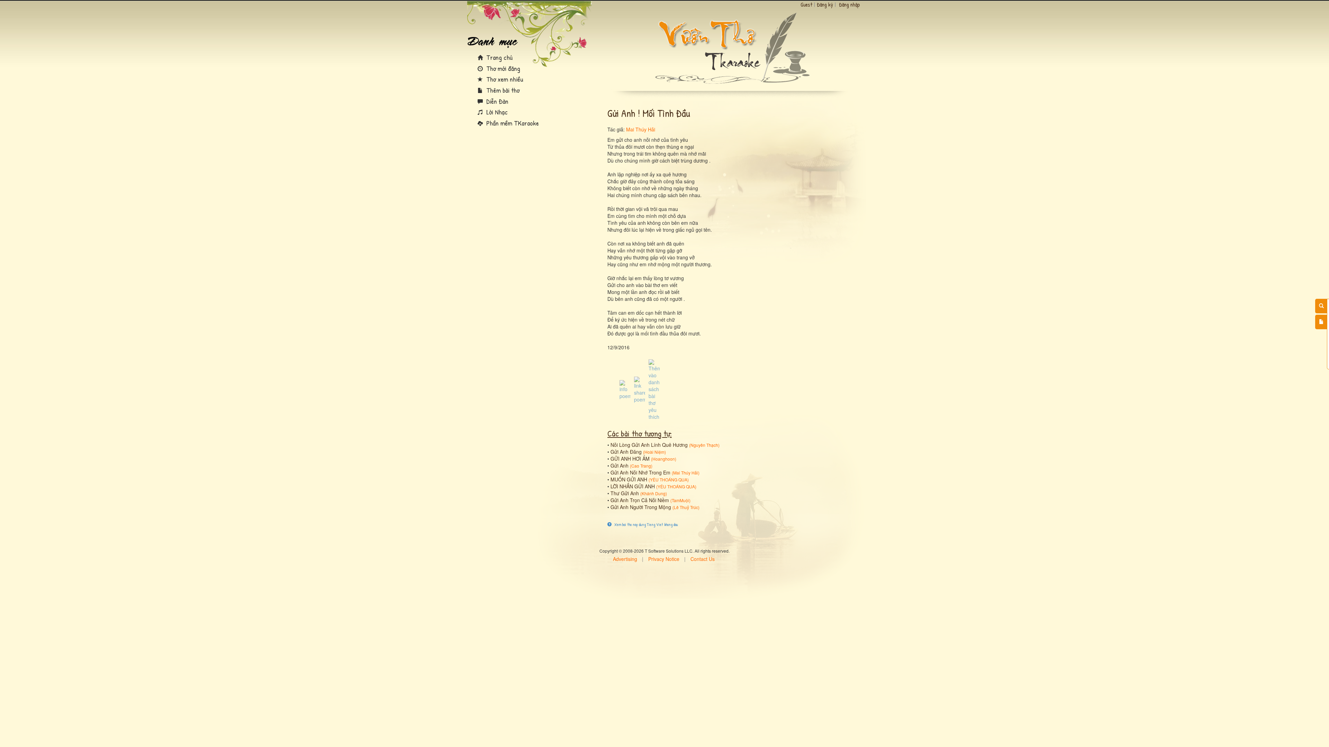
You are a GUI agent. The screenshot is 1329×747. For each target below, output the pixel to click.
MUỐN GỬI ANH (629, 479)
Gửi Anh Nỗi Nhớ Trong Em (640, 472)
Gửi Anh (620, 465)
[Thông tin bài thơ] (625, 389)
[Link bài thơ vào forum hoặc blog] (639, 389)
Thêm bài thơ (502, 90)
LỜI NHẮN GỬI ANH (633, 486)
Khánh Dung (654, 493)
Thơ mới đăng (502, 68)
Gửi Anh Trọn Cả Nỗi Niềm (640, 500)
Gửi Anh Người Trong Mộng (641, 507)
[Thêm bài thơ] (1321, 322)
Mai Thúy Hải (640, 129)
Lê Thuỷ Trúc (686, 507)
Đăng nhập (849, 4)
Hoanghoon (663, 459)
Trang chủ (499, 57)
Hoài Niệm (654, 452)
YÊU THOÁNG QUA (668, 479)
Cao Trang (641, 466)
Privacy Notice (663, 558)
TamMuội (680, 500)
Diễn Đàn (496, 101)
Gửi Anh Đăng (626, 451)
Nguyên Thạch (704, 445)
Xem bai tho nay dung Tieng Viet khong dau (645, 524)
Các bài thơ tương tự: (639, 433)
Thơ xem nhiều (504, 79)
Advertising (625, 558)
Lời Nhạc (496, 112)
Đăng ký (825, 4)
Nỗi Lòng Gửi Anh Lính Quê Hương (649, 444)
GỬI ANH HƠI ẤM (630, 458)
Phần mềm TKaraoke (512, 123)
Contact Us (702, 558)
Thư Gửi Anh (625, 493)
